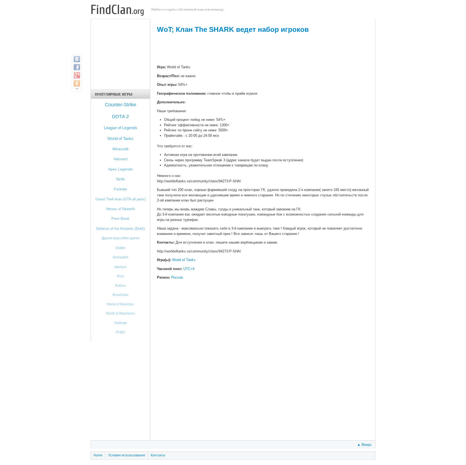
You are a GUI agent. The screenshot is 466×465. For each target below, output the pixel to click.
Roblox (120, 285)
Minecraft (120, 149)
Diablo (120, 248)
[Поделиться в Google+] (77, 75)
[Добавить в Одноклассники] (77, 83)
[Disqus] (263, 364)
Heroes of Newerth (120, 209)
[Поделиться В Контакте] (77, 59)
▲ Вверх (364, 445)
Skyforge (120, 322)
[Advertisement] (263, 49)
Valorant (121, 159)
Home (98, 455)
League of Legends (120, 127)
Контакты (158, 455)
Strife (120, 179)
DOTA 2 (120, 116)
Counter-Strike (120, 104)
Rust (120, 276)
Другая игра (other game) (120, 238)
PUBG (120, 332)
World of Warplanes (120, 313)
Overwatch (120, 257)
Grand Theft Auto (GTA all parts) (120, 199)
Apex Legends (120, 169)
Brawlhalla (120, 294)
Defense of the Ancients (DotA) (120, 229)
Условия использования (126, 455)
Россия (177, 277)
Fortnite (120, 189)
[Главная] (118, 11)
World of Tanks (184, 260)
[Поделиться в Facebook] (77, 67)
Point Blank (120, 219)
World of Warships (120, 304)
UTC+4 (188, 269)
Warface (120, 267)
